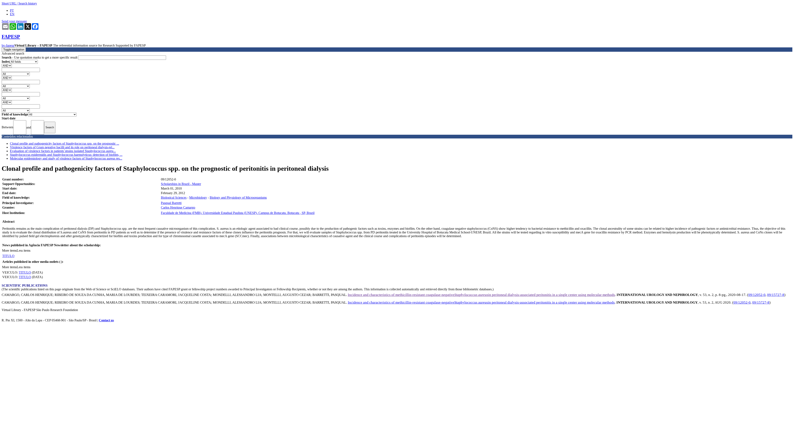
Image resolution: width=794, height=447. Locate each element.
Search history (27, 3)
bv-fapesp (8, 45)
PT (12, 10)
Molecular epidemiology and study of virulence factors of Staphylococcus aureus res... (66, 158)
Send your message (14, 21)
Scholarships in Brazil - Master (181, 184)
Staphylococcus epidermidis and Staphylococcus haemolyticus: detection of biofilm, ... (66, 154)
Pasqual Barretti (171, 203)
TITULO (8, 256)
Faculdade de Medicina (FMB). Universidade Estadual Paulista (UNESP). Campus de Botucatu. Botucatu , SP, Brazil (237, 213)
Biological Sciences (174, 197)
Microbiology (198, 197)
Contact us (106, 320)
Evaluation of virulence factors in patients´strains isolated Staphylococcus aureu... (63, 151)
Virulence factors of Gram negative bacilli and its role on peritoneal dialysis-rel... (62, 147)
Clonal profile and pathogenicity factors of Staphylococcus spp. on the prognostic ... (64, 143)
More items (9, 250)
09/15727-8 (775, 295)
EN (12, 14)
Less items (23, 250)
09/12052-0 (756, 295)
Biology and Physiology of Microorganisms (238, 197)
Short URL (9, 3)
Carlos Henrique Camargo (178, 207)
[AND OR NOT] (7, 65)
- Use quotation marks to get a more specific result (40, 57)
